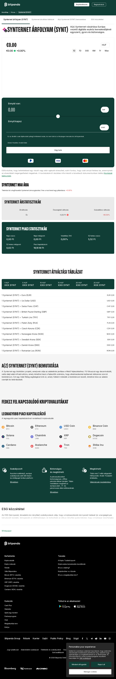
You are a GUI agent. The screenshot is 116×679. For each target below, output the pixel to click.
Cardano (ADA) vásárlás (13, 589)
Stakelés (8, 609)
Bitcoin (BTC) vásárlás (13, 575)
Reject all (101, 664)
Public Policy (56, 638)
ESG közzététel (97, 19)
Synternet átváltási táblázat (43, 19)
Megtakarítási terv (11, 624)
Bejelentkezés (81, 4)
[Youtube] (105, 638)
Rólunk (26, 638)
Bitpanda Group (12, 638)
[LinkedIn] (100, 638)
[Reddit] (96, 638)
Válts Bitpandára (11, 571)
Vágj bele (58, 150)
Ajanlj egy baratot (11, 613)
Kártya (7, 627)
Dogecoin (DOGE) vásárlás (15, 586)
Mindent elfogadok (79, 664)
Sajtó (45, 638)
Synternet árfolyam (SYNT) (16, 19)
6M (93, 51)
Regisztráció (99, 4)
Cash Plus (8, 605)
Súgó (76, 638)
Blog (68, 638)
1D (74, 51)
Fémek (7, 568)
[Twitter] (87, 638)
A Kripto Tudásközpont (66, 560)
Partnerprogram (10, 616)
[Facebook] (82, 638)
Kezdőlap (5, 12)
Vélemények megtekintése (100, 482)
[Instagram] (109, 638)
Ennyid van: (14, 103)
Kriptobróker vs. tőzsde (67, 571)
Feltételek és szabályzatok (51, 650)
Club (6, 620)
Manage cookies (90, 672)
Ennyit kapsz (15, 121)
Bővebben (14, 482)
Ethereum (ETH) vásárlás (14, 579)
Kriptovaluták (9, 560)
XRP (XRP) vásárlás (12, 582)
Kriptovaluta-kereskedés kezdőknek (72, 564)
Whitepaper (7, 531)
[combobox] (105, 110)
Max (107, 51)
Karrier (36, 638)
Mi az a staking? (64, 568)
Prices (13, 12)
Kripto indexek (10, 564)
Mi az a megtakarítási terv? (68, 575)
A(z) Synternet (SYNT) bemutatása (72, 19)
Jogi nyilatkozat (13, 650)
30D (87, 51)
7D (80, 51)
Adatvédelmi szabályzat (30, 650)
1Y (100, 51)
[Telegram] (91, 638)
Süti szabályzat (85, 658)
